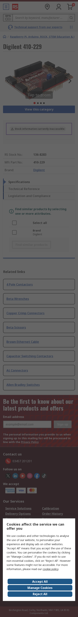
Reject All (40, 594)
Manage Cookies (39, 588)
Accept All (40, 581)
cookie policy (50, 569)
